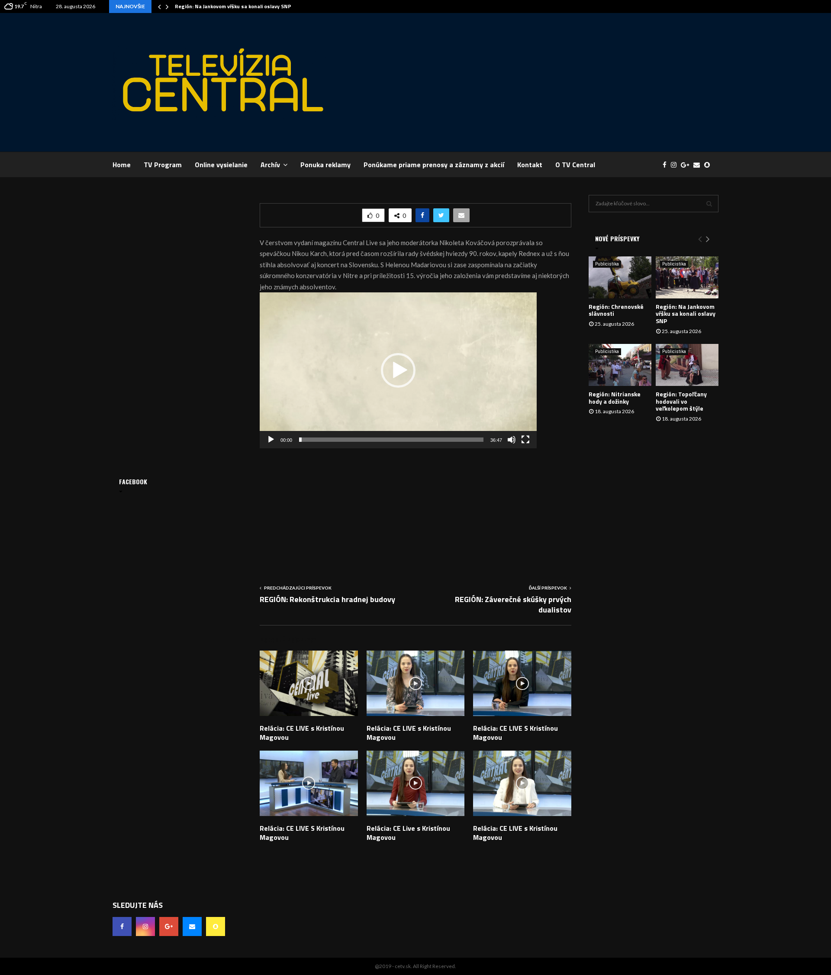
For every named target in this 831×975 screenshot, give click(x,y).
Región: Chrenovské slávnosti (616, 310)
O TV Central (575, 164)
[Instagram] (676, 165)
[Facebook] (667, 165)
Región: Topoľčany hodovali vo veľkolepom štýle (681, 401)
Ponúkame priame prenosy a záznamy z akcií (434, 164)
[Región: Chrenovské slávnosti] (620, 277)
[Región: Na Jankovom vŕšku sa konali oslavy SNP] (687, 277)
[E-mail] (698, 165)
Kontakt (529, 164)
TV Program (163, 164)
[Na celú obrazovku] (525, 439)
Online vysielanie (221, 164)
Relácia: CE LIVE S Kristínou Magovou (515, 732)
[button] (398, 370)
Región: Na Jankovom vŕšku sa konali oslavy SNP (233, 6)
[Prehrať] (271, 439)
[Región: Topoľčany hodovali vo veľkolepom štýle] (687, 365)
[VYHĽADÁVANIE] (709, 203)
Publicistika (607, 264)
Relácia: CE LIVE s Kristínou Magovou (302, 732)
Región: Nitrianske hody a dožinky (615, 397)
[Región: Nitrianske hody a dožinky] (620, 365)
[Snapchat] (709, 165)
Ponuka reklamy (325, 164)
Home (122, 164)
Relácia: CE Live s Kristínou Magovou (408, 832)
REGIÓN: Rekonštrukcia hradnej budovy (327, 599)
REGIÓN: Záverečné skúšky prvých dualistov (513, 604)
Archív (270, 164)
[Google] (687, 165)
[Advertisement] (560, 82)
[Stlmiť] (511, 439)
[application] (398, 370)
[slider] (391, 439)
